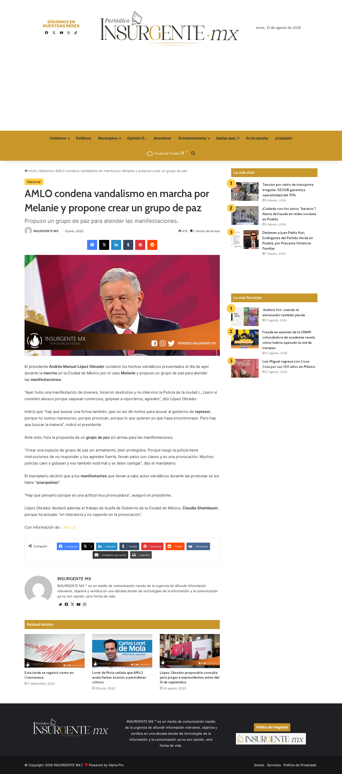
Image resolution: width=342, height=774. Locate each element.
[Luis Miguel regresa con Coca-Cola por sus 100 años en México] (245, 368)
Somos (259, 765)
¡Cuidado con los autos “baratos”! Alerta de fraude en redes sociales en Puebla (289, 213)
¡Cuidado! (283, 138)
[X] (104, 245)
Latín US (68, 527)
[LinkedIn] (116, 245)
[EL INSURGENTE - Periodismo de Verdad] (169, 28)
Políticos (83, 138)
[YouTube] (78, 604)
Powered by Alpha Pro (106, 765)
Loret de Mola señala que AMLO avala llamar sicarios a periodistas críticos (119, 677)
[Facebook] (92, 245)
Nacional (46, 171)
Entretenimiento (192, 138)
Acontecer (163, 138)
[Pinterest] (140, 245)
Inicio (32, 171)
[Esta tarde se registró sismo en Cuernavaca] (55, 651)
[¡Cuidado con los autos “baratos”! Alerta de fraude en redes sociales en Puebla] (245, 215)
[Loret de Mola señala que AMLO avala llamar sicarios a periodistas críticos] (122, 651)
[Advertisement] (171, 93)
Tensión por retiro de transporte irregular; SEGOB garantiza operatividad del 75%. (287, 189)
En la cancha (257, 138)
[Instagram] (84, 604)
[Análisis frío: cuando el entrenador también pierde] (245, 316)
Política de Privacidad (299, 765)
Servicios (274, 765)
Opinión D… (137, 138)
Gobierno (58, 138)
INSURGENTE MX (46, 231)
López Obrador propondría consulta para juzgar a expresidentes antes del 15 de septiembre (189, 677)
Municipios (107, 138)
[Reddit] (152, 245)
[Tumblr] (128, 245)
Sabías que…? (227, 138)
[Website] (60, 604)
